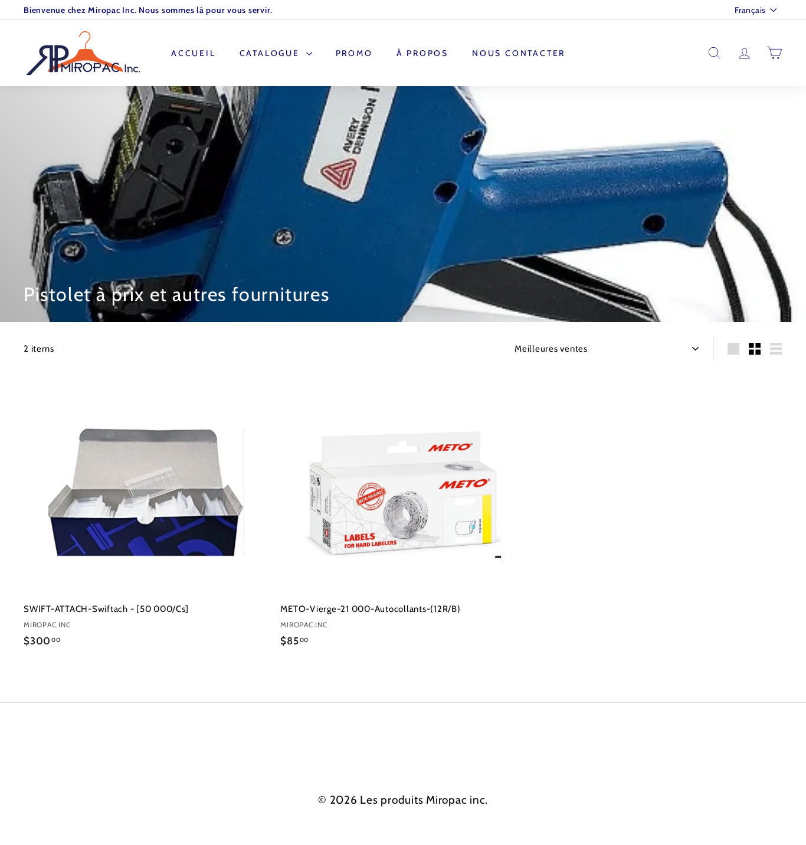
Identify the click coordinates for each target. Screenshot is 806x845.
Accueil (193, 53)
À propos (422, 53)
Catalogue (271, 53)
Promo (354, 53)
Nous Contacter (518, 53)
